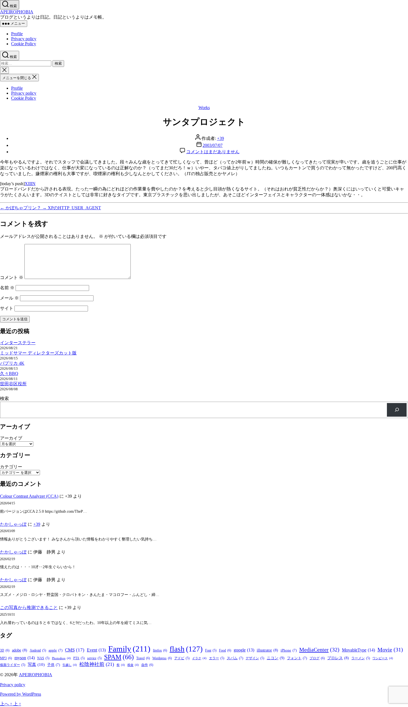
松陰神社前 (96, 664)
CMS (74, 650)
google (244, 650)
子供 (53, 665)
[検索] (397, 410)
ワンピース (382, 658)
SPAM (119, 657)
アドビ (182, 658)
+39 (220, 138)
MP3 (6, 658)
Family (129, 648)
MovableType (358, 650)
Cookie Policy (23, 43)
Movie (390, 649)
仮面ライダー (12, 665)
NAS (43, 658)
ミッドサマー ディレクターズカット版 (38, 353)
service (94, 658)
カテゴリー (11, 466)
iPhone (289, 650)
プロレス (338, 658)
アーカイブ (11, 438)
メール (9, 298)
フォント (297, 658)
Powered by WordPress (20, 694)
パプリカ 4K (12, 363)
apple (55, 650)
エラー (216, 658)
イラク (199, 658)
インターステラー (18, 342)
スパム (235, 658)
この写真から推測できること (29, 607)
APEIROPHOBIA (16, 11)
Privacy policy (23, 38)
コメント (11, 277)
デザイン (255, 658)
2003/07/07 (213, 145)
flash (186, 649)
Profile (17, 33)
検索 (4, 398)
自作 (147, 665)
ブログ (317, 658)
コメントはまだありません (213, 151)
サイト (6, 308)
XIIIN (30, 183)
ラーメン (360, 658)
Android (38, 650)
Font (210, 650)
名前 (7, 287)
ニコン (275, 658)
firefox (160, 650)
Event (96, 650)
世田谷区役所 (13, 383)
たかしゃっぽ (13, 524)
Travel (143, 658)
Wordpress (162, 658)
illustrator (267, 650)
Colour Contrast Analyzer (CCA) (29, 496)
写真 (36, 664)
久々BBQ (9, 373)
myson (24, 657)
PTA (79, 658)
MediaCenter (319, 649)
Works (204, 107)
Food (225, 650)
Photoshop (61, 658)
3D (4, 650)
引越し (69, 664)
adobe (19, 650)
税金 (133, 664)
